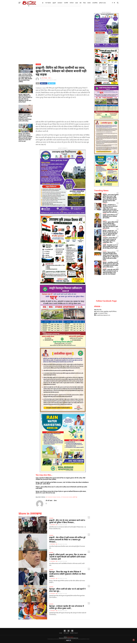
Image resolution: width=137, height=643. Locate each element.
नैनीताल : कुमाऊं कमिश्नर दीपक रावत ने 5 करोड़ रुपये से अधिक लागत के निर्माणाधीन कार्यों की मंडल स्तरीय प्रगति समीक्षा (25, 118)
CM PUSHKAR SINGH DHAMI (53, 497)
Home (60, 633)
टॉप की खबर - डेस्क (46, 78)
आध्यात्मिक (94, 3)
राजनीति (66, 3)
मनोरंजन (72, 3)
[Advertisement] (63, 110)
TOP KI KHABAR (70, 637)
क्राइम (76, 3)
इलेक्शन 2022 (102, 3)
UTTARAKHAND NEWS (66, 497)
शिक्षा (84, 3)
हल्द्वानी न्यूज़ (75, 497)
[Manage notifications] (134, 640)
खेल (80, 3)
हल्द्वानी (54, 3)
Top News (48, 3)
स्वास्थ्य (89, 3)
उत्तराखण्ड (60, 3)
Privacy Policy (74, 633)
